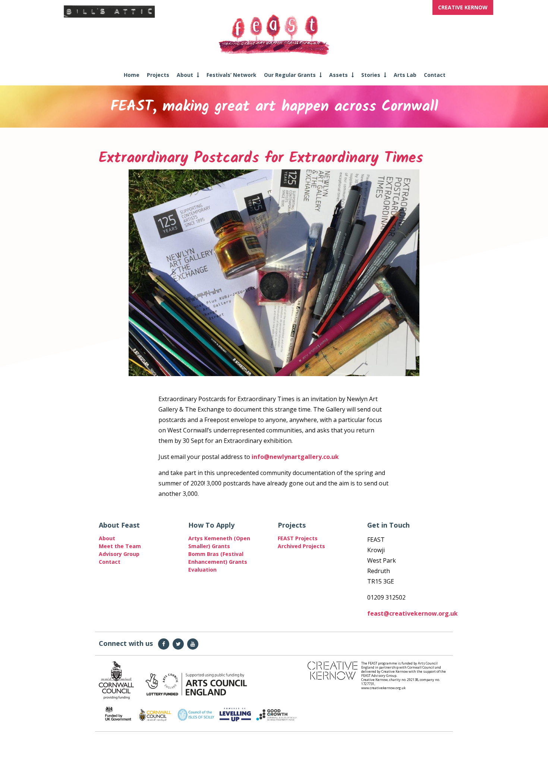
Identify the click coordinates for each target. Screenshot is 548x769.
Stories (370, 74)
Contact (434, 74)
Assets (338, 74)
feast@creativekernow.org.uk (412, 613)
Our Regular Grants (290, 74)
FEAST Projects (298, 538)
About (185, 74)
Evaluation (202, 569)
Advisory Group (119, 553)
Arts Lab (405, 74)
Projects (158, 74)
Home (131, 74)
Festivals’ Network (231, 74)
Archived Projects (301, 546)
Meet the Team (120, 546)
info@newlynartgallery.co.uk (295, 457)
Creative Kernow (463, 7)
